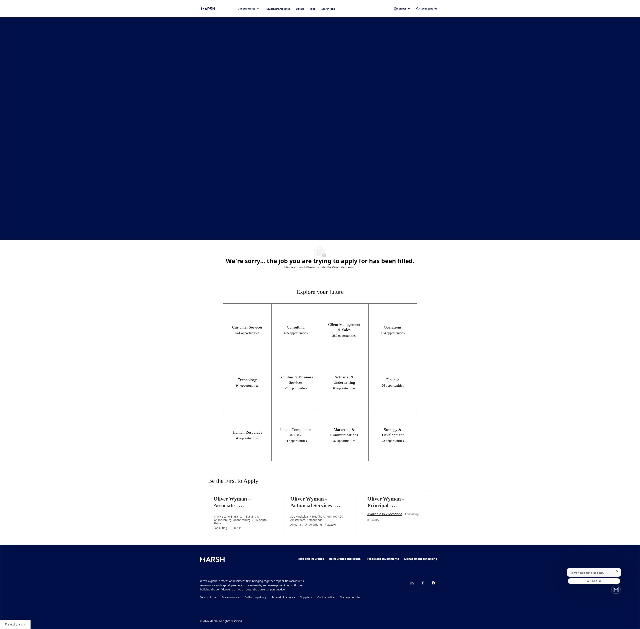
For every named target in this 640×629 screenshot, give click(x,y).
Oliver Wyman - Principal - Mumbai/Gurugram (390, 502)
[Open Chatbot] (616, 589)
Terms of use (208, 597)
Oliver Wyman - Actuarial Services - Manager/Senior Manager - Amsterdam (316, 502)
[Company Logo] (218, 9)
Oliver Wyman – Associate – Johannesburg (232, 502)
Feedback (15, 624)
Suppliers (306, 597)
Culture (300, 8)
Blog (313, 8)
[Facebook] (423, 583)
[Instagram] (433, 583)
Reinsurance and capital (345, 559)
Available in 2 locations (384, 514)
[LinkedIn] (412, 583)
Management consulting (420, 559)
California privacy (255, 597)
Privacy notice (230, 597)
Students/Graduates (278, 8)
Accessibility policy (283, 597)
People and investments (383, 559)
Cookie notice (325, 597)
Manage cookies (350, 597)
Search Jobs (328, 8)
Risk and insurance (311, 559)
